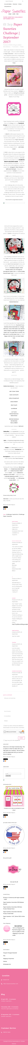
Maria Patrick (14, 415)
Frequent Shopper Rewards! (10, 953)
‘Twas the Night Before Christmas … (10, 1008)
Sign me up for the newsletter (12, 740)
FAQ (4, 955)
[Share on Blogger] (5, 509)
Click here (5, 499)
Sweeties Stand (8, 327)
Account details (8, 4)
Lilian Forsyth (14, 405)
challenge (9, 514)
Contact (21, 91)
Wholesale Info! (7, 964)
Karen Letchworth (14, 395)
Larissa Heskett (14, 401)
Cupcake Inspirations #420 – (12, 476)
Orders (20, 4)
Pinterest (21, 167)
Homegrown (19, 269)
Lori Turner (14, 412)
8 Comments (15, 1007)
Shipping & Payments (8, 958)
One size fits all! (14, 882)
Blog (14, 45)
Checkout (15, 4)
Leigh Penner (15, 630)
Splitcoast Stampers (11, 169)
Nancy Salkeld (14, 422)
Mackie (14, 642)
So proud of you (20, 325)
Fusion (10, 472)
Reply (19, 525)
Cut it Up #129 (11, 478)
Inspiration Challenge (18, 514)
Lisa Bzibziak (14, 408)
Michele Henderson (14, 419)
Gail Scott (21, 426)
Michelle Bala (14, 421)
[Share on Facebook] (3, 509)
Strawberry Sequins (14, 267)
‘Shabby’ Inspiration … (7, 1001)
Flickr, (17, 167)
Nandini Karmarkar (17, 671)
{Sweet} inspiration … (6, 1016)
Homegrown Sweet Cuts (9, 271)
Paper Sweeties (7, 516)
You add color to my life (16, 332)
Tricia (13, 63)
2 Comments (12, 999)
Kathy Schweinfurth (14, 398)
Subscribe (6, 431)
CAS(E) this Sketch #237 (16, 471)
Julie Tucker (15, 521)
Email (6, 773)
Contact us (7, 808)
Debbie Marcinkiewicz (9, 386)
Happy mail (7, 336)
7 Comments (15, 46)
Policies (5, 961)
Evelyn (14, 598)
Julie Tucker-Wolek (14, 391)
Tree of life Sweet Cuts (14, 328)
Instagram (12, 167)
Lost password (7, 6)
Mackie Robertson (13, 302)
